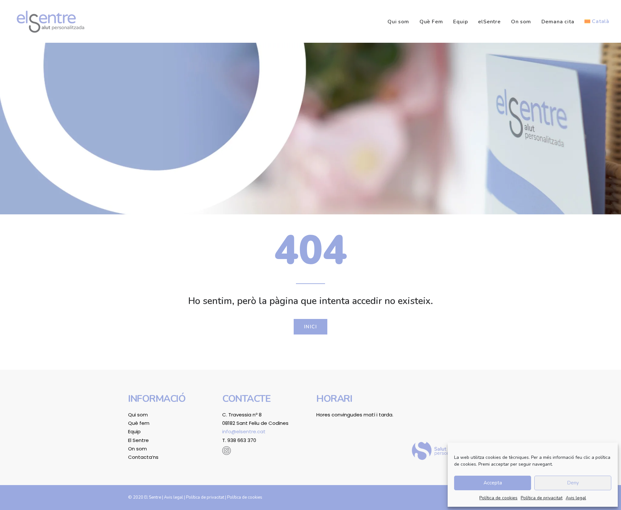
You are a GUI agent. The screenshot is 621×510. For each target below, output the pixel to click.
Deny (573, 483)
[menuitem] (400, 21)
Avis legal (576, 498)
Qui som (398, 21)
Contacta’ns (143, 457)
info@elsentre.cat (244, 431)
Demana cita (557, 21)
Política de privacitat (541, 498)
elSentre (489, 21)
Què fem (138, 423)
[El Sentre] (50, 21)
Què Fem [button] (431, 21)
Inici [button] (310, 326)
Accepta (493, 483)
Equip (460, 21)
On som (521, 21)
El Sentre (138, 440)
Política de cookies (498, 498)
